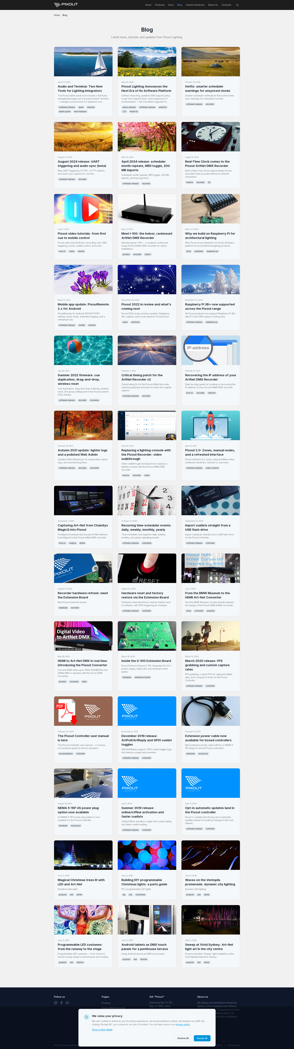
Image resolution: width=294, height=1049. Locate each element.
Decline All (183, 1038)
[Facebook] (61, 1002)
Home (148, 5)
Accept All (202, 1038)
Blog (179, 5)
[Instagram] (55, 1002)
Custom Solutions (195, 5)
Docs (171, 5)
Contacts (226, 5)
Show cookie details (102, 1029)
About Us (213, 5)
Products (160, 5)
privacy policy (183, 1024)
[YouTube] (67, 1002)
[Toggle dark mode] (237, 5)
